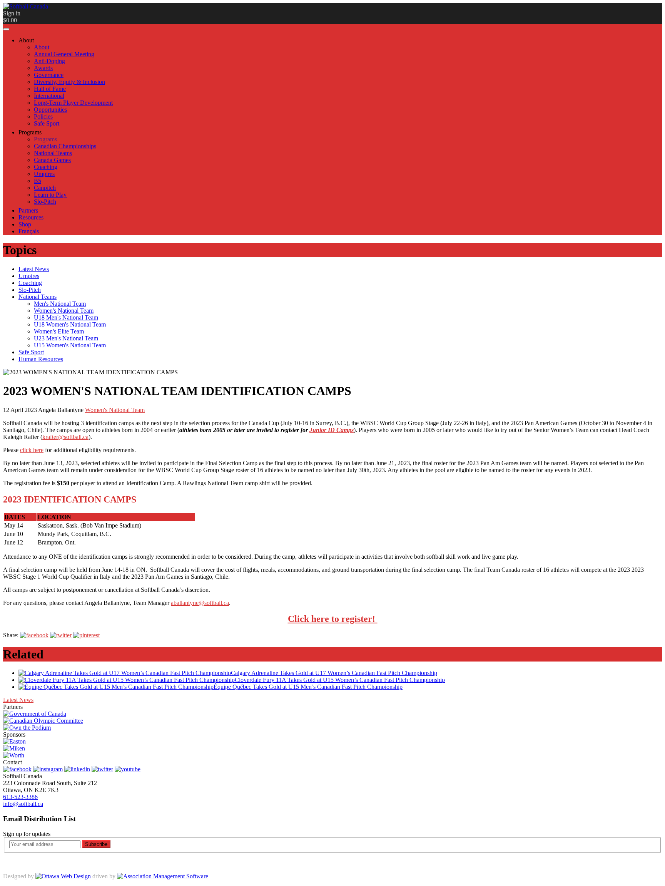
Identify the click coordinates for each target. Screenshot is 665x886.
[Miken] (14, 748)
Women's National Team (115, 410)
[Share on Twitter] (61, 635)
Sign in (11, 13)
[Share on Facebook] (34, 635)
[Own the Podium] (27, 727)
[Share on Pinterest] (86, 635)
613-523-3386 (20, 797)
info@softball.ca (23, 804)
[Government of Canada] (34, 713)
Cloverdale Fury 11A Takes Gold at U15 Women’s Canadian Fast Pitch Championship (340, 680)
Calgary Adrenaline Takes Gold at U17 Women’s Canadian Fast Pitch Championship (334, 673)
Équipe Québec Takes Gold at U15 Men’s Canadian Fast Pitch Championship (308, 686)
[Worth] (13, 755)
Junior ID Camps (331, 430)
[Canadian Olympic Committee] (43, 720)
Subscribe (96, 844)
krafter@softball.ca (65, 437)
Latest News (18, 700)
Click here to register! (333, 619)
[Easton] (14, 741)
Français (28, 231)
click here (31, 450)
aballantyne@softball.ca (200, 603)
